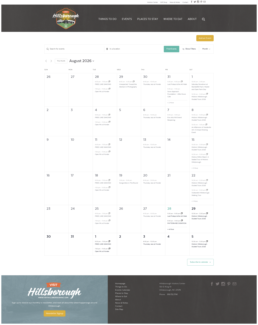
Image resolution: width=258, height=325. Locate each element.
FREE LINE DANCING (103, 84)
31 (168, 77)
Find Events (171, 49)
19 (120, 175)
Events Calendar (122, 290)
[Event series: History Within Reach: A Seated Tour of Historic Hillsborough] (207, 154)
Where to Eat (172, 19)
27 (145, 208)
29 (121, 77)
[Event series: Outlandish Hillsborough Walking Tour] (207, 190)
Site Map (119, 309)
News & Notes (175, 2)
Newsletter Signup (54, 313)
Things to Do (107, 19)
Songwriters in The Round (128, 183)
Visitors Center (152, 2)
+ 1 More (195, 201)
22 (193, 175)
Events (127, 19)
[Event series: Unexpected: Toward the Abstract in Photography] (134, 82)
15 (193, 140)
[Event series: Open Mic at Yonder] (109, 89)
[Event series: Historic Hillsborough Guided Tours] (207, 94)
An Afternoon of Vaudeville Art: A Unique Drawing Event (201, 129)
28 (97, 77)
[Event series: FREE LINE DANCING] (109, 82)
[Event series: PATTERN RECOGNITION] (182, 221)
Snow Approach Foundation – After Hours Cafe (176, 94)
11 (96, 140)
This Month (61, 61)
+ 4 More (170, 229)
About (192, 19)
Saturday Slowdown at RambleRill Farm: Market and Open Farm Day (200, 86)
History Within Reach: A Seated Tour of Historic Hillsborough (200, 159)
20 (145, 175)
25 (97, 208)
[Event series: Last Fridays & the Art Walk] (182, 82)
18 (96, 175)
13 (144, 140)
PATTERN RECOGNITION (176, 223)
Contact (185, 2)
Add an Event (205, 38)
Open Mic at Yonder (102, 91)
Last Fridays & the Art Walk (177, 84)
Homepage (120, 283)
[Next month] (51, 61)
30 (145, 77)
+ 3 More (195, 168)
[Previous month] (46, 61)
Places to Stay (147, 19)
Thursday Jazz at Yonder (152, 84)
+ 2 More (170, 103)
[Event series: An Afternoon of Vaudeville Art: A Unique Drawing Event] (206, 125)
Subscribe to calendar (199, 262)
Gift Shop (163, 2)
